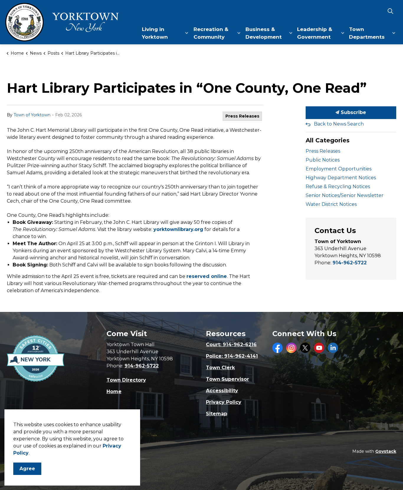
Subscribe (352, 112)
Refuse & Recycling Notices (338, 186)
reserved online (206, 276)
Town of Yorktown (32, 115)
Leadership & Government (314, 33)
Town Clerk (220, 367)
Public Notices (323, 160)
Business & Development (263, 33)
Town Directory (126, 380)
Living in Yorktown (155, 33)
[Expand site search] (390, 11)
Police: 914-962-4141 (232, 356)
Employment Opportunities (338, 169)
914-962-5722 (349, 263)
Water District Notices (331, 204)
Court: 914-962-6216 (231, 344)
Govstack (385, 451)
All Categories (328, 140)
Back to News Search (339, 124)
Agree (27, 468)
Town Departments (367, 33)
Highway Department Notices (341, 177)
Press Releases (242, 116)
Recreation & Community (211, 33)
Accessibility (222, 390)
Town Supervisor (227, 379)
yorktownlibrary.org (178, 229)
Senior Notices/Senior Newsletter (345, 195)
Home (114, 391)
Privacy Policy (223, 402)
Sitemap (216, 413)
